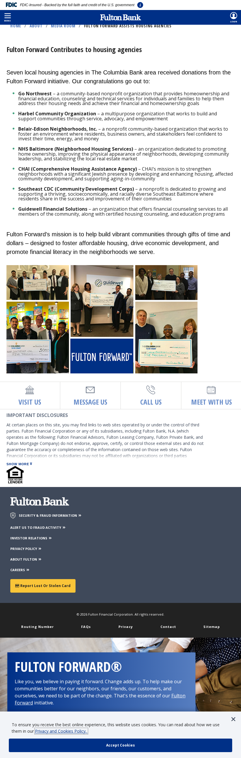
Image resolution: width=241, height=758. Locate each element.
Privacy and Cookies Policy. (61, 731)
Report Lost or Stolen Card (45, 585)
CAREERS (18, 570)
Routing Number (37, 626)
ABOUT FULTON (24, 559)
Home (15, 26)
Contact (168, 626)
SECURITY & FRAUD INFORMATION (48, 515)
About (36, 26)
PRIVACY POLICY (24, 548)
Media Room (63, 26)
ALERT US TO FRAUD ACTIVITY (36, 527)
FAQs (86, 626)
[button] (7, 17)
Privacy (125, 626)
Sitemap (211, 626)
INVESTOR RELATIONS (29, 538)
